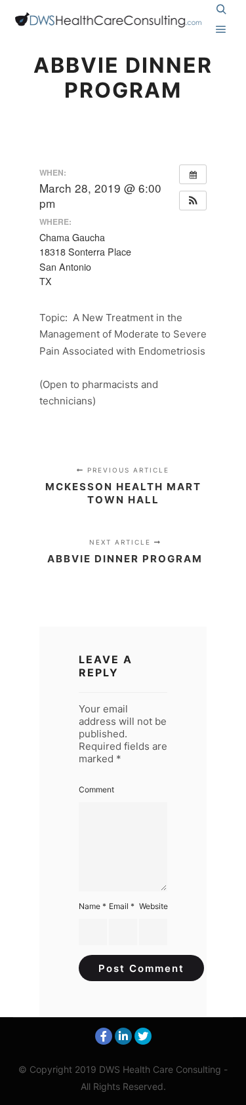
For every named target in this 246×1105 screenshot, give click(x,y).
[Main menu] (221, 29)
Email (121, 906)
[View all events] (193, 174)
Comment (96, 789)
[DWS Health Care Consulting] (111, 20)
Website (153, 906)
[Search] (221, 9)
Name (92, 906)
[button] (193, 200)
